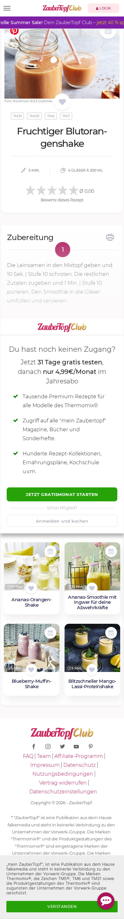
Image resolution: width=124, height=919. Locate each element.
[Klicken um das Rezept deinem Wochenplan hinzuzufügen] (50, 551)
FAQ (28, 756)
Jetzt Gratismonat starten (62, 494)
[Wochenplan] (108, 31)
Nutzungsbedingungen (62, 774)
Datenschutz (79, 765)
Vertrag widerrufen (63, 783)
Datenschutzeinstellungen (63, 792)
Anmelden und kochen (62, 521)
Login (105, 8)
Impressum (45, 765)
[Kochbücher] (62, 102)
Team (44, 756)
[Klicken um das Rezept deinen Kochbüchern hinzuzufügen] (31, 588)
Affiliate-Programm (78, 756)
